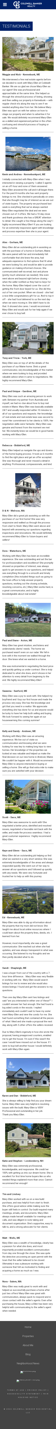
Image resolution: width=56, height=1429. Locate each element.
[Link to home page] (28, 4)
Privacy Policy (37, 1390)
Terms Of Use (15, 1390)
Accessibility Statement (23, 1394)
